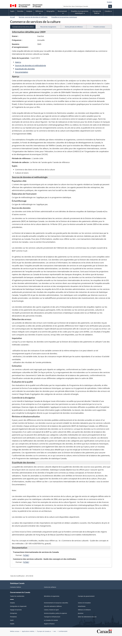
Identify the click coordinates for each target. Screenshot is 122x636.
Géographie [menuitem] (50, 11)
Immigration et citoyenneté (18, 606)
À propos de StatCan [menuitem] (97, 12)
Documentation (21, 72)
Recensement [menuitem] (62, 11)
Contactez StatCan (15, 587)
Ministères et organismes (51, 596)
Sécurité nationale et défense (53, 606)
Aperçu (18, 62)
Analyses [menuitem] (29, 11)
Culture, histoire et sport (51, 610)
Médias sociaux (14, 631)
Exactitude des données (25, 69)
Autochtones (81, 606)
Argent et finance (49, 624)
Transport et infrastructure (52, 617)
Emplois (12, 603)
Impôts (12, 624)
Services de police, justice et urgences (55, 613)
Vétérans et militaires (84, 610)
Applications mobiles (28, 631)
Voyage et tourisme (16, 610)
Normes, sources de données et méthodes (33, 17)
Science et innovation (84, 603)
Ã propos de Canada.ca (44, 631)
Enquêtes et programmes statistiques (64, 17)
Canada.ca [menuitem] (108, 11)
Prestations (13, 617)
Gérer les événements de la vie (87, 617)
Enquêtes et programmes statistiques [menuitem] (79, 12)
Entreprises (13, 613)
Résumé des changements (48, 27)
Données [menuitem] (20, 11)
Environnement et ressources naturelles (56, 603)
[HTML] (26, 555)
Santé (11, 620)
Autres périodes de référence (74, 27)
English (109, 2)
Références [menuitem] (39, 11)
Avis (54, 631)
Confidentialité (62, 631)
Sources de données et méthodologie (30, 65)
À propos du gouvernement (86, 596)
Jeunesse (80, 613)
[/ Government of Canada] (26, 6)
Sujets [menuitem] (12, 11)
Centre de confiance (50, 587)
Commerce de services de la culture (23, 27)
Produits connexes (99, 27)
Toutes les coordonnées (17, 596)
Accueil (12, 17)
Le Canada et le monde (51, 620)
